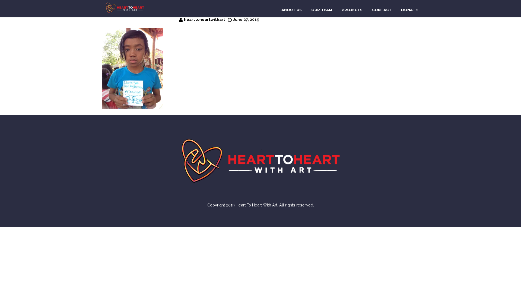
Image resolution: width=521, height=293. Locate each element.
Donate (409, 10)
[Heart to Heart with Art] (125, 7)
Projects (352, 10)
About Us (291, 10)
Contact (382, 10)
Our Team (321, 10)
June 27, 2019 (246, 19)
